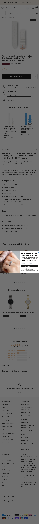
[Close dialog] (38, 252)
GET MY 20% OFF (29, 266)
